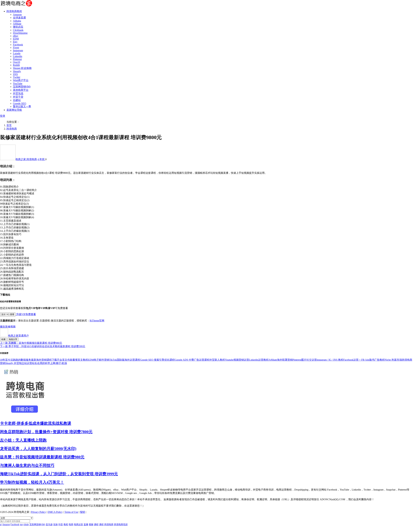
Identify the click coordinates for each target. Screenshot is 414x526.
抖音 (60, 524)
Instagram (18, 50)
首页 (9, 125)
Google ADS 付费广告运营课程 (192, 359)
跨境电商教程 (14, 11)
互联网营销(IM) (22, 86)
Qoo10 (16, 62)
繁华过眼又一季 (22, 106)
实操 (55, 524)
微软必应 (18, 26)
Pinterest (17, 59)
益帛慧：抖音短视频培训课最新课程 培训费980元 (42, 457)
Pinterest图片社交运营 (305, 359)
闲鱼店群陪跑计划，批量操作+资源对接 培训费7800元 (46, 432)
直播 (86, 524)
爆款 (2, 326)
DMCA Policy (55, 512)
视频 (13, 326)
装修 (7, 326)
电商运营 (78, 524)
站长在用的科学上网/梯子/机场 (49, 363)
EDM (16, 38)
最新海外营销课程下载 (44, 359)
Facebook (18, 44)
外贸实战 (18, 93)
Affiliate (17, 23)
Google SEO (19, 103)
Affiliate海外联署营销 (281, 359)
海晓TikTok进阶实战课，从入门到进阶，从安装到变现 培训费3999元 (59, 474)
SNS (15, 74)
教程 (66, 524)
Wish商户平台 (20, 80)
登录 (2, 115)
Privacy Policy (38, 512)
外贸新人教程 (217, 359)
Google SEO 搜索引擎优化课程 (157, 359)
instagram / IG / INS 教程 (330, 359)
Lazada (16, 53)
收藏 (3, 339)
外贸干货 (18, 96)
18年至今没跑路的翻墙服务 (15, 359)
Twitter (16, 77)
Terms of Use (71, 512)
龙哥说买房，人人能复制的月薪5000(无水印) (38, 448)
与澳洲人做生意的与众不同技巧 (27, 465)
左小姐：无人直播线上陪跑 (23, 440)
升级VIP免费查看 (26, 314)
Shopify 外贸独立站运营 (18, 363)
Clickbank (18, 30)
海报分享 (13, 339)
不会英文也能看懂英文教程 (72, 359)
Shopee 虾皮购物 (22, 68)
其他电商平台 (20, 90)
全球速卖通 (19, 17)
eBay (15, 35)
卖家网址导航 (14, 110)
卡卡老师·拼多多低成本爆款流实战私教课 (35, 423)
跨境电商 (11, 128)
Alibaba (17, 20)
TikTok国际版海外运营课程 (124, 359)
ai (1, 524)
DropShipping (20, 33)
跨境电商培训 (121, 524)
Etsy (15, 41)
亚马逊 (49, 524)
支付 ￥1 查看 (7, 314)
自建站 (17, 100)
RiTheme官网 (97, 320)
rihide (26, 524)
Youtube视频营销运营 (237, 359)
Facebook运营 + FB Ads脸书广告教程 (364, 359)
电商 (71, 524)
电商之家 (21, 159)
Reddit (16, 65)
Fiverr (16, 47)
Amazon (17, 14)
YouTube (17, 83)
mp (21, 524)
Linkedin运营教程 (259, 359)
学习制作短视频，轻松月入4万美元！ (32, 482)
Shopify (17, 71)
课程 (96, 524)
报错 (82, 512)
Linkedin (17, 56)
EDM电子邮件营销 (98, 359)
